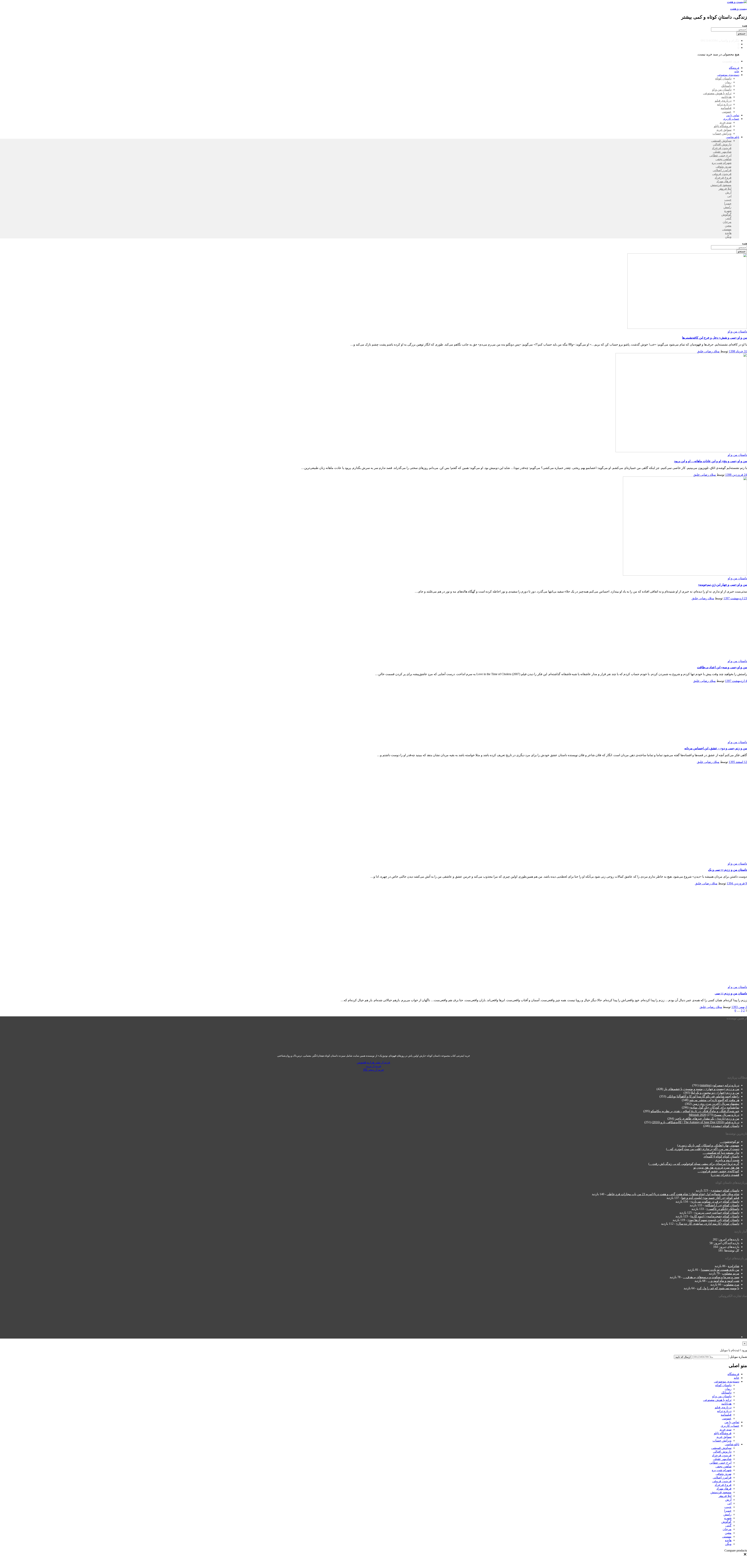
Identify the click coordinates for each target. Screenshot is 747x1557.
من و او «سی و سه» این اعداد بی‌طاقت (722, 667)
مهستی (726, 229)
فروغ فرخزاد (723, 177)
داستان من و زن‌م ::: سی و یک (727, 869)
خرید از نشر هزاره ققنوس (373, 1062)
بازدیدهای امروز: (728, 1239)
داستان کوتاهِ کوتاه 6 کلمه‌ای (721, 1156)
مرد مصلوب (731, 1284)
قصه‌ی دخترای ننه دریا (725, 1174)
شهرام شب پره (721, 162)
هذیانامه (726, 97)
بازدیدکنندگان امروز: (726, 1243)
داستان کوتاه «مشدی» (725, 1126)
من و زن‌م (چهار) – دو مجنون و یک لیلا (715, 1092)
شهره (727, 210)
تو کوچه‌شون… (729, 1141)
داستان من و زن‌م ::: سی (731, 993)
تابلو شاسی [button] (732, 137)
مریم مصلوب (730, 1273)
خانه (736, 71)
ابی (729, 196)
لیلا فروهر (725, 188)
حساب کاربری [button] (731, 118)
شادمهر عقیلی (722, 151)
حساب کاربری (730, 1425)
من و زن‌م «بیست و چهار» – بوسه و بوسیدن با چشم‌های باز (701, 1089)
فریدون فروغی (721, 173)
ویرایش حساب (722, 133)
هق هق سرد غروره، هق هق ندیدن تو (716, 1167)
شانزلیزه (733, 1266)
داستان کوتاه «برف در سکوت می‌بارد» (714, 1201)
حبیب (727, 199)
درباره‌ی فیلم (723, 100)
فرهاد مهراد (723, 181)
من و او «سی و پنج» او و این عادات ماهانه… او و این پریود (710, 461)
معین (728, 225)
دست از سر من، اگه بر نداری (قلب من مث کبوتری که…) (702, 1148)
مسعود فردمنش (720, 185)
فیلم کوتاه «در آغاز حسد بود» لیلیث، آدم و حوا (710, 1197)
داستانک (726, 85)
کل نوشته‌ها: (731, 1250)
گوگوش (726, 214)
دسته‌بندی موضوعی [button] (728, 74)
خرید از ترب (373, 1065)
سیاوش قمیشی (721, 140)
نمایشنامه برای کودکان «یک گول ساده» (714, 1107)
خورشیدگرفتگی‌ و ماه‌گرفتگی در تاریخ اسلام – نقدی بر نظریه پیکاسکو (695, 1111)
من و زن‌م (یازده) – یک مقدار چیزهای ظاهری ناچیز (707, 1118)
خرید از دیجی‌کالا (373, 1069)
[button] (745, 1555)
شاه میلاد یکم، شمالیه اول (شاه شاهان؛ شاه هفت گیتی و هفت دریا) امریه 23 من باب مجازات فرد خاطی (673, 1194)
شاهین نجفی (723, 159)
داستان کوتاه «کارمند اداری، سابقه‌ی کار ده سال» (707, 1223)
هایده (728, 233)
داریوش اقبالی (722, 144)
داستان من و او (721, 89)
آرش (728, 192)
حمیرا (727, 203)
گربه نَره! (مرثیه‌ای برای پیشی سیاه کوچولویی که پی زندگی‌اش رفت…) (693, 1163)
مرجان (727, 221)
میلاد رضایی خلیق (708, 351)
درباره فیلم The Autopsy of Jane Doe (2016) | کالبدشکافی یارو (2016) (695, 1122)
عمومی (726, 111)
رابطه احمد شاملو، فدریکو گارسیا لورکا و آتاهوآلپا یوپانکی (703, 1096)
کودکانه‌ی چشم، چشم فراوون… (718, 1171)
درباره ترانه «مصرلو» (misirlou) (719, 1085)
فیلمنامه (726, 108)
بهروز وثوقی (723, 166)
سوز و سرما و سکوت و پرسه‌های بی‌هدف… (711, 1277)
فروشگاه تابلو (722, 126)
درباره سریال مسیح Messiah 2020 (714, 1114)
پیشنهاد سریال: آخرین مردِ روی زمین (715, 1103)
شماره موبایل (738, 1356)
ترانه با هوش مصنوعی (717, 93)
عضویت (727, 61)
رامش (727, 207)
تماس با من (732, 115)
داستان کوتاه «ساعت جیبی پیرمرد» (716, 1212)
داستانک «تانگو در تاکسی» (722, 1209)
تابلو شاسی (732, 1444)
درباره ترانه (724, 104)
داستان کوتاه (723, 78)
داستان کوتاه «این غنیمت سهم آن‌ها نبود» (713, 1220)
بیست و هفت (738, 8)
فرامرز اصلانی (722, 170)
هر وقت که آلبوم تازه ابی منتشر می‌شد (714, 1100)
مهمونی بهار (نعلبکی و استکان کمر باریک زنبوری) (708, 1145)
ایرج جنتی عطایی (720, 155)
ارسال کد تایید (683, 1356)
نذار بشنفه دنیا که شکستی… (721, 1152)
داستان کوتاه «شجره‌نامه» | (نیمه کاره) (714, 1216)
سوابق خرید (723, 129)
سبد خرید (725, 122)
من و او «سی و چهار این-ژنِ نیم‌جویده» (722, 584)
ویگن (728, 236)
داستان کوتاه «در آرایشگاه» (722, 1205)
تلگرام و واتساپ (728, 40)
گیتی (728, 218)
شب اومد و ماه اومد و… (723, 1280)
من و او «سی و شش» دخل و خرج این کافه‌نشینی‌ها (714, 337)
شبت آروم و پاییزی (727, 1160)
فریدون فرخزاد (721, 148)
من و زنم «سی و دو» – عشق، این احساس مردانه (715, 748)
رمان (728, 82)
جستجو (741, 33)
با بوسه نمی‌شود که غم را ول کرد (718, 1288)
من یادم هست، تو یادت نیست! (720, 1269)
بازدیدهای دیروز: (728, 1246)
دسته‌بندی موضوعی (726, 1381)
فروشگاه (734, 67)
